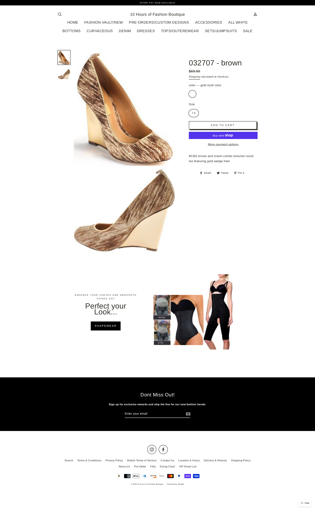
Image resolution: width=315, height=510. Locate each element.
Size (192, 104)
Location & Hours (189, 460)
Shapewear (106, 325)
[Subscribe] (187, 414)
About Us (124, 466)
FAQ (153, 466)
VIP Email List (187, 466)
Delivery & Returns (215, 460)
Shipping (194, 76)
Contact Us (167, 460)
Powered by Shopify (175, 484)
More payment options (223, 144)
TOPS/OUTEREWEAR (180, 31)
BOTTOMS (72, 31)
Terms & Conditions (89, 460)
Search (68, 460)
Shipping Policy (241, 460)
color (205, 85)
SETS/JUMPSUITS (221, 31)
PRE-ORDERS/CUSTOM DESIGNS (159, 22)
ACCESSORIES (208, 22)
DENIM (125, 31)
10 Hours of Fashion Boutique (157, 14)
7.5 (194, 113)
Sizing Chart (167, 466)
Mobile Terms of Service (142, 460)
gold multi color (192, 94)
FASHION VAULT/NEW (103, 22)
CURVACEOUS (100, 31)
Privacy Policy (114, 460)
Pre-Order (140, 466)
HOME (72, 22)
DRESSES (146, 31)
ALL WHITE (238, 22)
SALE (248, 31)
